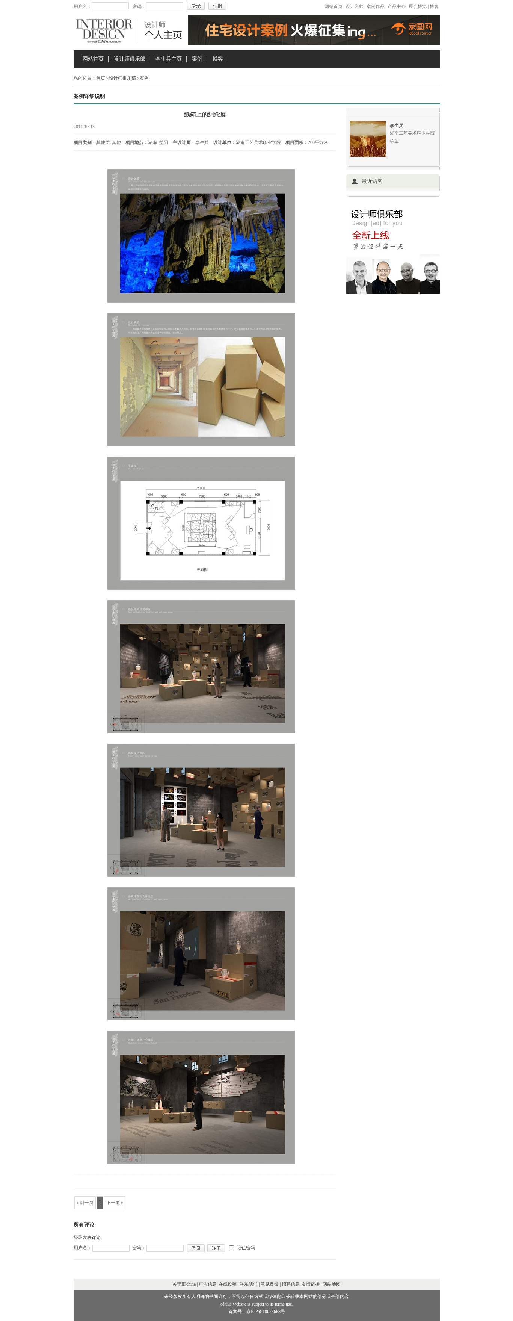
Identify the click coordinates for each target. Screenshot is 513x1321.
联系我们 (249, 1284)
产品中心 (397, 6)
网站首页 (333, 6)
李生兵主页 (168, 59)
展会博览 (418, 6)
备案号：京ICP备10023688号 (256, 1311)
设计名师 (355, 6)
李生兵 (396, 125)
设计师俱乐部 (129, 59)
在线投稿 (228, 1284)
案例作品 (376, 6)
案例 (197, 59)
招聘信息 (291, 1284)
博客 (434, 6)
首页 (100, 78)
